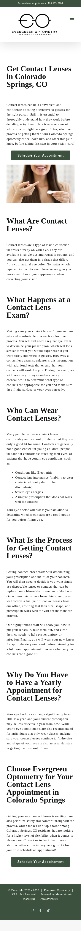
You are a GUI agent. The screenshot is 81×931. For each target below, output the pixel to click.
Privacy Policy (49, 898)
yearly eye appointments (23, 728)
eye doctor (21, 510)
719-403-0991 (55, 3)
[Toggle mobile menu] (72, 19)
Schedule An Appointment (32, 3)
